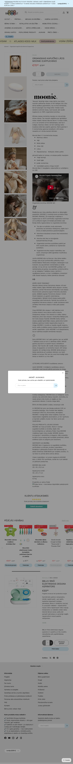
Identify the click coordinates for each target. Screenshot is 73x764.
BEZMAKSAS (9, 1)
